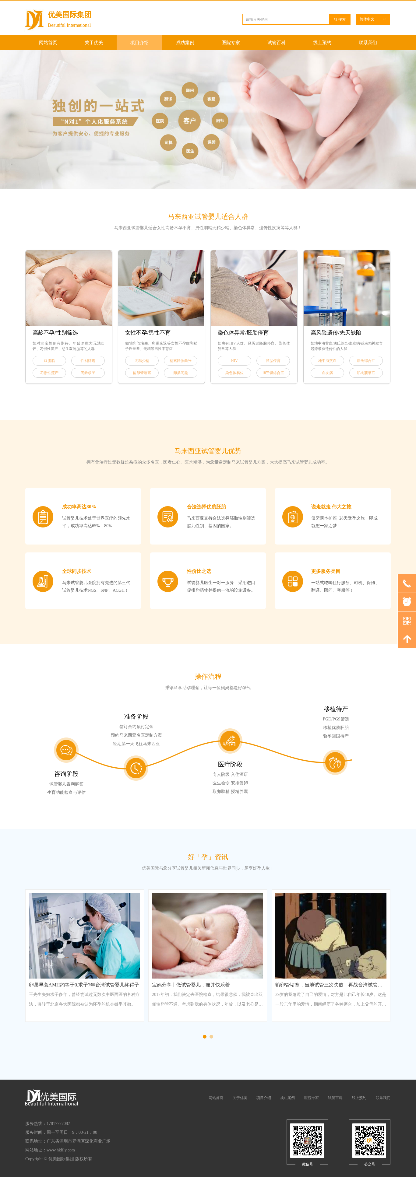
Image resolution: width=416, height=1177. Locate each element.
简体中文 (367, 19)
